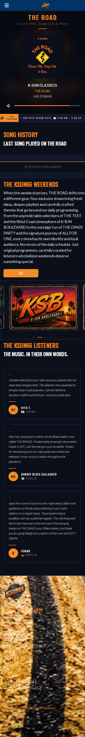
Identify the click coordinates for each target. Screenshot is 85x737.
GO (21, 273)
